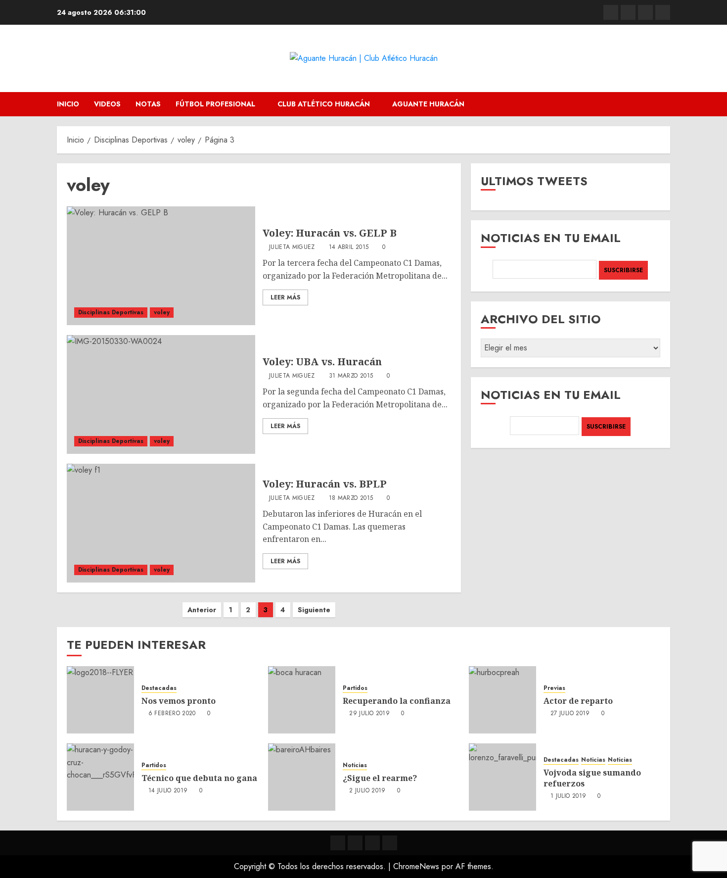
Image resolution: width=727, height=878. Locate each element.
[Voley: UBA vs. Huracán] (161, 394)
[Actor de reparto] (502, 699)
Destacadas (159, 688)
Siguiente (314, 610)
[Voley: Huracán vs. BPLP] (161, 523)
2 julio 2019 (367, 791)
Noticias (355, 765)
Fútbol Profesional (215, 104)
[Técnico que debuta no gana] (100, 777)
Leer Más (285, 297)
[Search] (664, 104)
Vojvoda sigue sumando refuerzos (592, 778)
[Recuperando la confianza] (301, 699)
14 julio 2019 (168, 791)
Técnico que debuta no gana (199, 778)
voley (162, 312)
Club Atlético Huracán (323, 104)
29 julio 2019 (369, 714)
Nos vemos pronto (178, 700)
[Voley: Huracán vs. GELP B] (161, 265)
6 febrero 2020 (172, 714)
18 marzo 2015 (351, 498)
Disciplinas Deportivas (110, 312)
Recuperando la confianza (397, 700)
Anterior (201, 610)
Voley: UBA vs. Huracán (322, 361)
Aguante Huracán (428, 104)
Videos (107, 104)
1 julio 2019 (568, 796)
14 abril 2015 (349, 247)
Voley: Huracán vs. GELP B (330, 233)
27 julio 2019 (570, 714)
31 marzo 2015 (351, 376)
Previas (554, 688)
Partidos (355, 688)
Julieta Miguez (292, 247)
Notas (148, 104)
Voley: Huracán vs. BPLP (325, 483)
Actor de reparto (578, 700)
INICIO (68, 104)
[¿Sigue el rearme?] (301, 777)
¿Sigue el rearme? (380, 778)
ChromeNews (416, 866)
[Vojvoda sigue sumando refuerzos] (502, 777)
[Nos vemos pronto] (100, 699)
